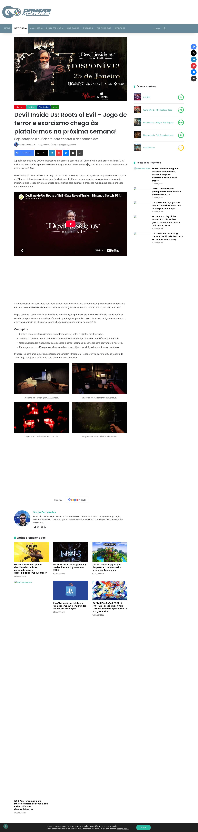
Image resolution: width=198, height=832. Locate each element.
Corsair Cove (149, 148)
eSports (88, 28)
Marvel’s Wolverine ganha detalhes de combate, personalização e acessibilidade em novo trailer (30, 568)
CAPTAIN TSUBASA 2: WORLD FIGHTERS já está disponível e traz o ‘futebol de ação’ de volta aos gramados (109, 607)
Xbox (55, 107)
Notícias (19, 28)
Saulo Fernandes (26, 145)
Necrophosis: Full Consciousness (158, 135)
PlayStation (44, 107)
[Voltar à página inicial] (26, 12)
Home (7, 28)
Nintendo (20, 107)
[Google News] (77, 500)
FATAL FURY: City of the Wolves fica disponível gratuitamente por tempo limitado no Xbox (166, 221)
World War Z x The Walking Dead (157, 110)
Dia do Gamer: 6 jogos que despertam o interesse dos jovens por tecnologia (106, 567)
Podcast (120, 28)
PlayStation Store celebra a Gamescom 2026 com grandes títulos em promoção (69, 606)
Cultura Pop (104, 28)
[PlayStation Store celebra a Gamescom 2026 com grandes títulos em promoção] (70, 590)
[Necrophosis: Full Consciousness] (137, 135)
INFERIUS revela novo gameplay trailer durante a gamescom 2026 (69, 567)
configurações (123, 829)
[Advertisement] (132, 9)
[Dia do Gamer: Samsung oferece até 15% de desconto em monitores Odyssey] (142, 237)
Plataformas (53, 28)
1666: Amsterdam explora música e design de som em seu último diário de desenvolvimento (31, 805)
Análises (35, 28)
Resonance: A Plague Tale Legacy (158, 122)
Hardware (73, 28)
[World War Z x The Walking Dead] (137, 110)
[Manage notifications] (5, 826)
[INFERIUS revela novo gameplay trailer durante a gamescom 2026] (70, 552)
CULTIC (146, 97)
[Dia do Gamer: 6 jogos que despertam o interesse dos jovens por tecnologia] (109, 552)
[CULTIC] (137, 97)
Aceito (143, 827)
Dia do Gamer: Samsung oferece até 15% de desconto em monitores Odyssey (167, 236)
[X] (42, 527)
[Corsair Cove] (137, 148)
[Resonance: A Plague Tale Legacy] (137, 122)
